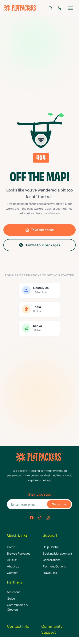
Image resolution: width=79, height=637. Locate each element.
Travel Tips (50, 573)
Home (11, 547)
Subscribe (59, 504)
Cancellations (51, 560)
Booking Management (57, 553)
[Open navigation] (70, 7)
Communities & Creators (17, 607)
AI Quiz (12, 560)
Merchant (13, 592)
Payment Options (54, 566)
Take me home (42, 230)
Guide (11, 598)
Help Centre (51, 547)
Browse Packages (18, 553)
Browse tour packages (42, 245)
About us (13, 566)
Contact (12, 573)
